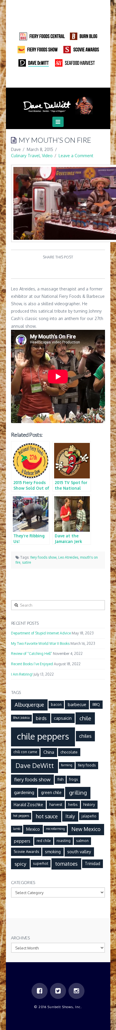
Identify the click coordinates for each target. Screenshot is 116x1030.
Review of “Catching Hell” (31, 653)
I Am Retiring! (22, 674)
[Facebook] (46, 79)
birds (41, 718)
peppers (22, 840)
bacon (56, 704)
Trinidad (92, 863)
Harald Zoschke (28, 804)
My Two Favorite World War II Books (40, 643)
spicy (20, 863)
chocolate (69, 752)
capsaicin (63, 718)
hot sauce (47, 816)
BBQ (96, 704)
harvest (55, 804)
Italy (70, 816)
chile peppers (43, 736)
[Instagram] (69, 79)
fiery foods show (43, 557)
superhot (40, 863)
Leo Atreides (68, 557)
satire (26, 562)
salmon (82, 840)
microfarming (55, 829)
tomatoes (66, 863)
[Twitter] (58, 79)
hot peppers (21, 816)
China (48, 752)
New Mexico (86, 829)
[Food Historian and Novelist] (58, 103)
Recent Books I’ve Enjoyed (32, 664)
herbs (73, 804)
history (89, 804)
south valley (79, 851)
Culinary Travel (25, 155)
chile (85, 718)
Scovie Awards (26, 851)
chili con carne (25, 752)
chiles (85, 736)
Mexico (33, 829)
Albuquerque (29, 704)
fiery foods (87, 765)
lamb (16, 829)
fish (60, 779)
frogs (73, 779)
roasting (63, 840)
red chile (44, 840)
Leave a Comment (76, 155)
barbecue (77, 704)
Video (47, 155)
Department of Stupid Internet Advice (41, 633)
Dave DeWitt (34, 765)
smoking (53, 851)
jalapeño (88, 816)
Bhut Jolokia (21, 718)
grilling (78, 792)
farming (66, 765)
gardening (24, 792)
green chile (51, 792)
